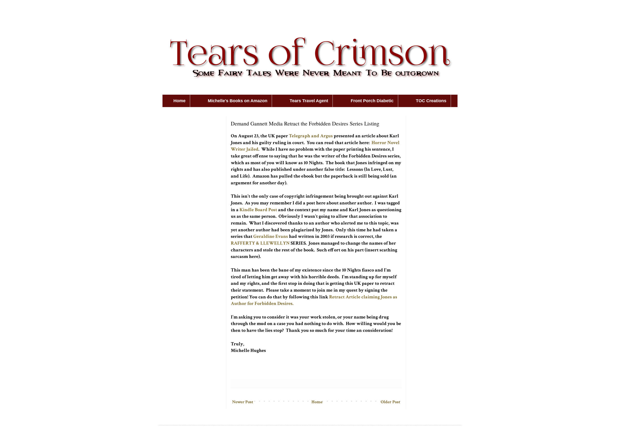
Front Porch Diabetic (372, 100)
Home (179, 100)
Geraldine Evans (270, 236)
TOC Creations (431, 100)
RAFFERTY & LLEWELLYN (260, 243)
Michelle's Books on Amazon (237, 100)
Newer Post (242, 402)
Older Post (390, 402)
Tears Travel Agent (309, 100)
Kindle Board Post (258, 210)
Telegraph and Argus (311, 136)
